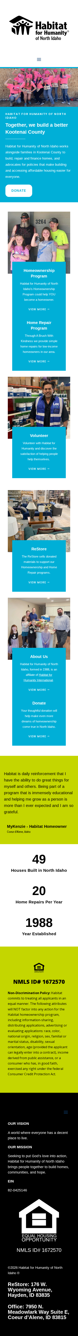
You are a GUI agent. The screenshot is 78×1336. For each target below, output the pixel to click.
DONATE (18, 190)
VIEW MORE (37, 309)
